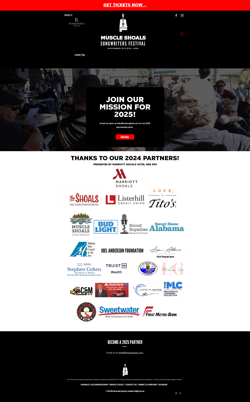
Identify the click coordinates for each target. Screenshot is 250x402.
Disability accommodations (94, 384)
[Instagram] (182, 15)
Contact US (131, 384)
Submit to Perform (147, 384)
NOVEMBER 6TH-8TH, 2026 (123, 48)
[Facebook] (176, 15)
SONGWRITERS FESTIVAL (123, 43)
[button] (182, 33)
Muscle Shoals (123, 38)
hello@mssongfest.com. (131, 352)
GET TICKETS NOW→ (125, 5)
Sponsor (162, 384)
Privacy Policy (117, 384)
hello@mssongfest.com (128, 123)
